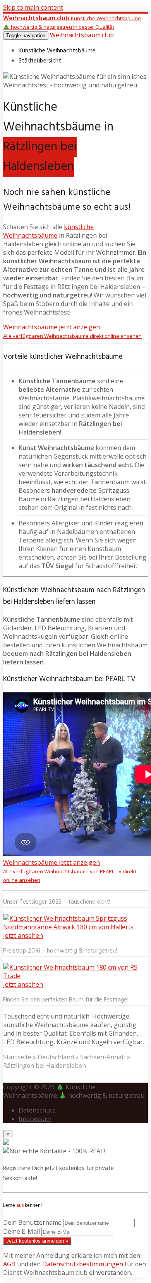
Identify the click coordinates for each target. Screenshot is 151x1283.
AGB (9, 1264)
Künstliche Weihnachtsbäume (57, 51)
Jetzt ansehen (23, 935)
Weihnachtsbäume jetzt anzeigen (72, 331)
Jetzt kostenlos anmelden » (37, 1241)
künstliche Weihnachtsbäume (48, 231)
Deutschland (56, 1057)
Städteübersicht (40, 61)
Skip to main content (33, 7)
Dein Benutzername (32, 1222)
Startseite (17, 1057)
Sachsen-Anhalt (102, 1057)
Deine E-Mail (21, 1231)
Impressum (35, 1118)
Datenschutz (37, 1110)
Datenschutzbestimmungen (82, 1264)
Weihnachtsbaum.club (82, 35)
